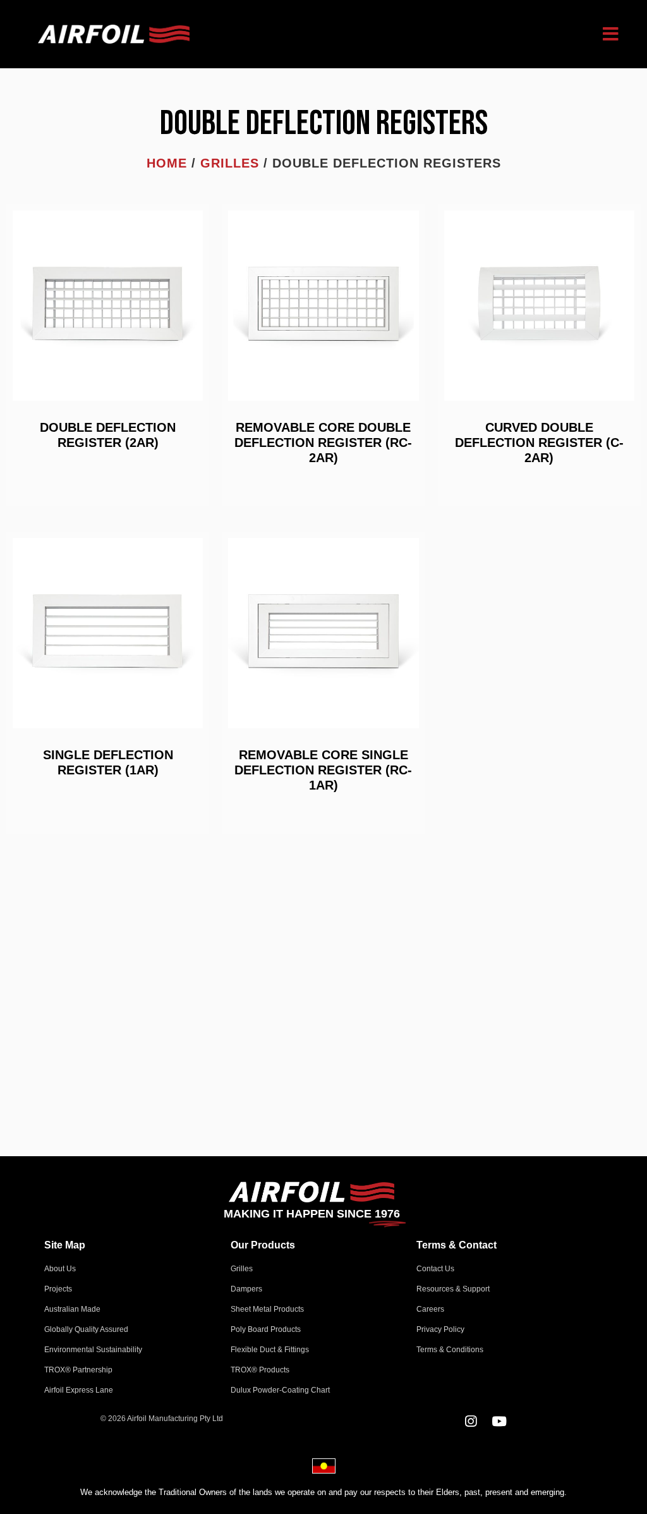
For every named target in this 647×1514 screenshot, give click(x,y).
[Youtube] (499, 1421)
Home (167, 163)
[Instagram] (471, 1421)
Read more (108, 470)
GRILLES (229, 163)
